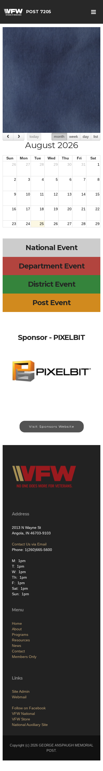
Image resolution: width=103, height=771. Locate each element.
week (73, 136)
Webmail (19, 697)
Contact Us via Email (29, 544)
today (34, 136)
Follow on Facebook (29, 708)
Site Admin (21, 691)
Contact (18, 651)
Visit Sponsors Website (51, 426)
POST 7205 (38, 11)
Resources (21, 640)
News (16, 645)
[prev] (8, 136)
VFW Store (21, 719)
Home (17, 623)
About (17, 629)
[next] (18, 136)
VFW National (23, 713)
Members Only (24, 657)
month (59, 136)
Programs (20, 634)
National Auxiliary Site (30, 725)
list (95, 136)
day (86, 136)
